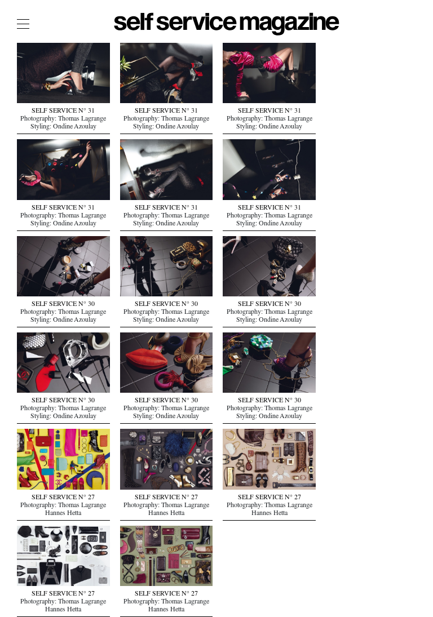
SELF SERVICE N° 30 (63, 304)
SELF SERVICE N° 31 (63, 111)
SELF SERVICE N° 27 (63, 498)
